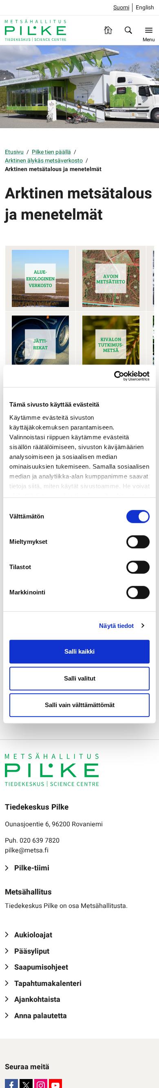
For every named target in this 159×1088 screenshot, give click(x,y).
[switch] (138, 541)
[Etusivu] (108, 30)
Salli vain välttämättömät (80, 704)
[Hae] (128, 30)
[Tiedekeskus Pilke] (35, 30)
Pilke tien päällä (51, 152)
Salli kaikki (79, 651)
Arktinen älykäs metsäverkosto (44, 160)
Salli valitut (79, 678)
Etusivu (14, 152)
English (145, 7)
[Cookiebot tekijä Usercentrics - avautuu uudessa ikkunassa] (114, 376)
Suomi (121, 7)
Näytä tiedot (116, 625)
